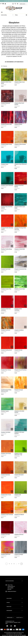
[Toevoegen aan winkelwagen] (12, 79)
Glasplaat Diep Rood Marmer (19, 186)
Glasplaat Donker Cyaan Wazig (20, 207)
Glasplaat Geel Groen (5, 269)
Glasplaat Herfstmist (5, 330)
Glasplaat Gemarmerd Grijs (20, 269)
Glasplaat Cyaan (4, 164)
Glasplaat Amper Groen (20, 82)
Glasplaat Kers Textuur (6, 369)
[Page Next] (21, 564)
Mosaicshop (9, 621)
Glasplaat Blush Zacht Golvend (19, 104)
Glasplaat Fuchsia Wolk (20, 249)
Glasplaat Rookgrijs (19, 554)
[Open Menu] (3, 12)
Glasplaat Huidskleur (19, 330)
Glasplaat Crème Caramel (20, 144)
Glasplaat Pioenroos (19, 534)
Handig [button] (8, 602)
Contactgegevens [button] (10, 580)
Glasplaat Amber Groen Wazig (6, 82)
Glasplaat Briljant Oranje (6, 144)
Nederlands (22, 3)
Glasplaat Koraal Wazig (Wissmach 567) (6, 390)
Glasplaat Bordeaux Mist (6, 124)
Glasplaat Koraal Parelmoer (21, 369)
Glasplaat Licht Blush (5, 432)
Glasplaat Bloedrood (5, 103)
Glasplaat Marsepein (19, 474)
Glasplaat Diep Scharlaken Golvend (7, 207)
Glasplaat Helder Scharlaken (18, 309)
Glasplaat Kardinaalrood (6, 350)
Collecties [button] (9, 598)
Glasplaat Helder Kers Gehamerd (6, 309)
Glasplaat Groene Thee (6, 288)
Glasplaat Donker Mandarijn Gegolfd (7, 228)
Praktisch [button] (9, 606)
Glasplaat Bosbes (18, 124)
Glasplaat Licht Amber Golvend (19, 412)
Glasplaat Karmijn (18, 350)
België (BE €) (19, 617)
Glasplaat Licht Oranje (6, 453)
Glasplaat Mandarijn (5, 474)
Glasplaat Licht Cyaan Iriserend (19, 433)
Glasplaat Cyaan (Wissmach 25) (21, 165)
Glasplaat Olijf (18, 494)
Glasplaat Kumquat (19, 389)
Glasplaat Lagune (5, 411)
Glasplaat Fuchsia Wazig (6, 249)
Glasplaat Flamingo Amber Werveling (20, 228)
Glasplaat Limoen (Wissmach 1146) (18, 454)
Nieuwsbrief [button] (9, 610)
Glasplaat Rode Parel (5, 554)
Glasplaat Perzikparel (19, 514)
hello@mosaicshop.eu (12, 591)
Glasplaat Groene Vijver (20, 288)
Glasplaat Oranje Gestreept (7, 514)
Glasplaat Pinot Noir (5, 534)
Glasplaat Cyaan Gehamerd (7, 185)
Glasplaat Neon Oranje (6, 494)
